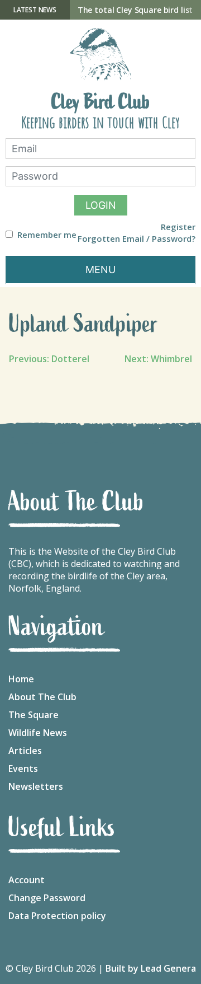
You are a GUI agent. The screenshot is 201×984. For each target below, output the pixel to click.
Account (26, 879)
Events (23, 768)
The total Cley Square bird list (135, 9)
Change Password (46, 897)
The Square (33, 714)
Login (100, 205)
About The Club (42, 696)
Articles (25, 750)
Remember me (46, 235)
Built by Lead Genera (151, 968)
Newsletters (35, 786)
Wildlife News (37, 732)
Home (21, 678)
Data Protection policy (57, 915)
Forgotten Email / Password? (136, 239)
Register (178, 227)
